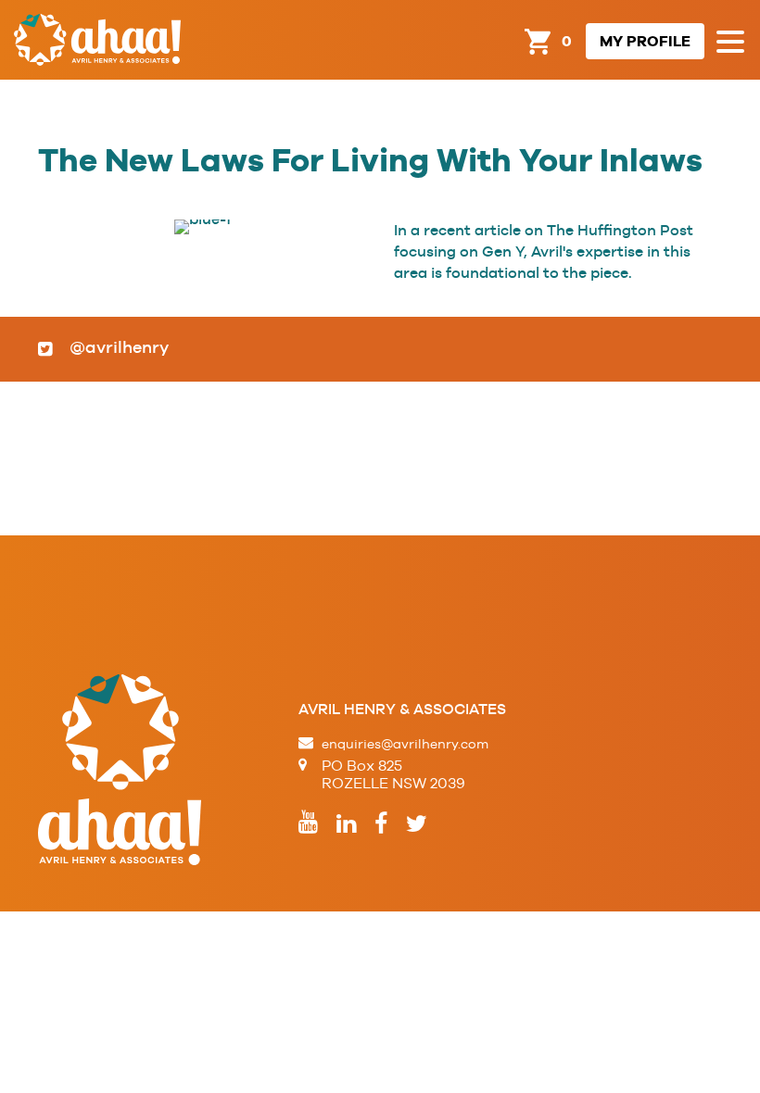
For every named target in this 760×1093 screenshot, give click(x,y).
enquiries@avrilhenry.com (405, 743)
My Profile (645, 41)
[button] (730, 43)
